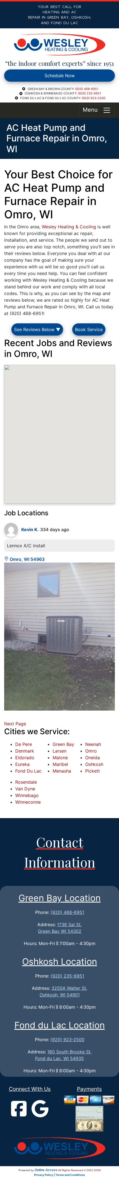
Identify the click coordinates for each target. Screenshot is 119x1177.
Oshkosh (94, 764)
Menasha (62, 771)
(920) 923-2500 (93, 98)
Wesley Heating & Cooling (69, 226)
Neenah (93, 744)
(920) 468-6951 (86, 89)
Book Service (89, 329)
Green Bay (63, 744)
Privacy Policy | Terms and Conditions (59, 1174)
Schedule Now (60, 75)
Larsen (59, 751)
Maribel (60, 764)
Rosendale (26, 782)
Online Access (46, 1170)
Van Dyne (25, 788)
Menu (93, 109)
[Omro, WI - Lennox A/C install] (59, 636)
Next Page (15, 723)
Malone (60, 757)
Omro (91, 751)
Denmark (24, 751)
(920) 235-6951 (89, 93)
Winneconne (28, 802)
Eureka (22, 764)
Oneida (92, 757)
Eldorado (24, 757)
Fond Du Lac (28, 771)
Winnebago (27, 795)
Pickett (92, 771)
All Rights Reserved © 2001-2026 (79, 1170)
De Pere (23, 744)
